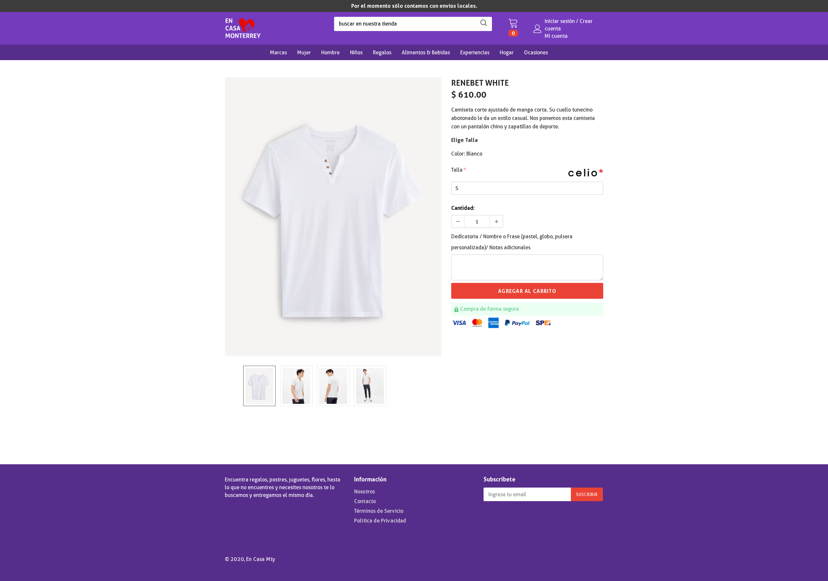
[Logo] (243, 26)
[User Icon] (537, 29)
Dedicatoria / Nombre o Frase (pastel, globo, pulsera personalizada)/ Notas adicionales (511, 242)
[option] (414, 6)
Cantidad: (462, 208)
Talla (458, 170)
